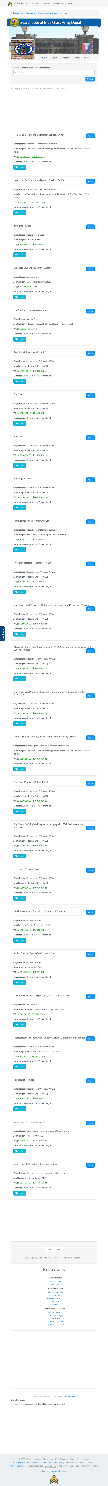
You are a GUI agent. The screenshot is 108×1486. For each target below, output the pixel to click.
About (54, 57)
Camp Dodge (55, 1304)
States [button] (70, 3)
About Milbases (58, 1471)
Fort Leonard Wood (55, 1298)
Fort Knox (55, 1284)
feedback (3, 634)
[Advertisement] (54, 110)
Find (90, 79)
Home (35, 3)
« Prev (49, 1249)
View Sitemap (17, 1462)
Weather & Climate (56, 1324)
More (86, 57)
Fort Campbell (56, 1281)
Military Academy (56, 1295)
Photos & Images (55, 1315)
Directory (65, 57)
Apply (90, 136)
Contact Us (91, 1462)
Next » (58, 1249)
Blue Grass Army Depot (48, 13)
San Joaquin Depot (56, 1292)
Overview (42, 57)
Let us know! (69, 1396)
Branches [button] (57, 3)
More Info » (19, 167)
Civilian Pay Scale (56, 1321)
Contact (45, 3)
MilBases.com (21, 3)
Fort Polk (56, 1301)
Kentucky (30, 13)
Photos (77, 57)
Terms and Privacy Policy (53, 1462)
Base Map (56, 1318)
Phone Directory (55, 1312)
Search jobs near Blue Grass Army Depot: (31, 67)
